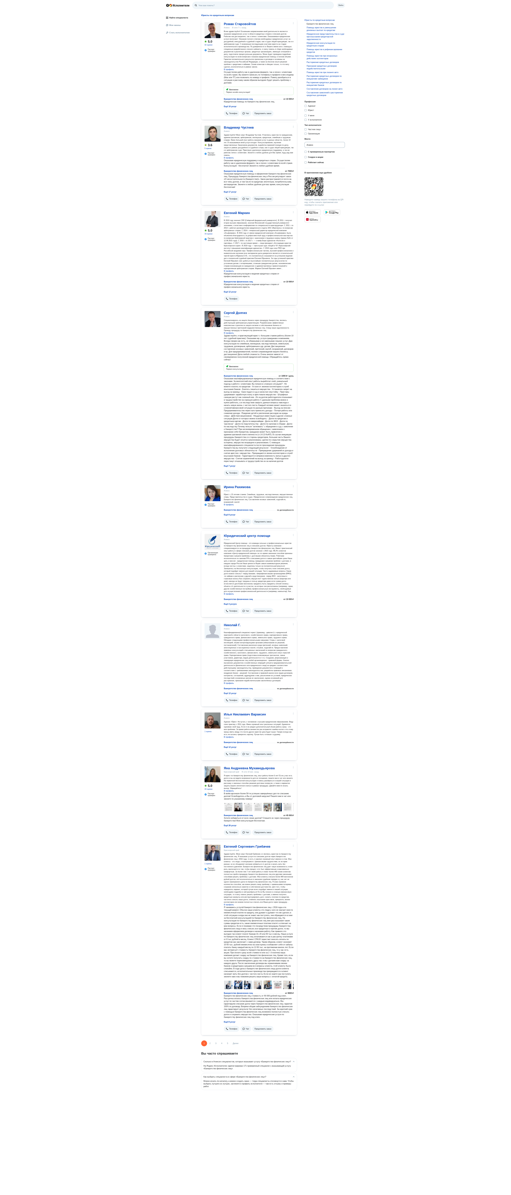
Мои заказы (175, 25)
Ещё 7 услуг (229, 466)
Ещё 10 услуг (230, 106)
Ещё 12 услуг (230, 292)
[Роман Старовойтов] (213, 30)
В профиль (229, 69)
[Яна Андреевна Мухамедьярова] (213, 774)
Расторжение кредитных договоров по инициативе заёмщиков (324, 77)
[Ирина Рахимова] (213, 493)
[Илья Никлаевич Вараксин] (213, 720)
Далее (235, 1043)
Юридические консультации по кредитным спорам (321, 44)
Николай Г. (232, 625)
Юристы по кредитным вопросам (319, 20)
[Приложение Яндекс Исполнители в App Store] (312, 212)
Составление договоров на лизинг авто (324, 89)
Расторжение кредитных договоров (323, 62)
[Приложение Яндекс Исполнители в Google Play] (332, 212)
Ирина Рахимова (237, 487)
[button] (231, 113)
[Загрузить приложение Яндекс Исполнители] (324, 186)
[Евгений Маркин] (213, 219)
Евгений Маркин (237, 213)
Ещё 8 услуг (229, 515)
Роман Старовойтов (240, 24)
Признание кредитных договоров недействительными (322, 67)
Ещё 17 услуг (230, 192)
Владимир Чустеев (239, 127)
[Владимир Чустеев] (213, 134)
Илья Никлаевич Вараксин (245, 714)
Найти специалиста (178, 18)
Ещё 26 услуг (230, 825)
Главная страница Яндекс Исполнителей (177, 5)
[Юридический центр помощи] (213, 542)
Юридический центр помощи (247, 536)
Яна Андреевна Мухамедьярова (249, 768)
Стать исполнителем (179, 32)
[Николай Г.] (213, 631)
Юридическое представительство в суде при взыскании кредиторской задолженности (325, 36)
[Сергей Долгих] (213, 319)
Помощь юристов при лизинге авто (322, 72)
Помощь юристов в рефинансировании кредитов (324, 50)
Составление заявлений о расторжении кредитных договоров (325, 93)
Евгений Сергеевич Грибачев (247, 846)
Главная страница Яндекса (167, 5)
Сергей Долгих (235, 313)
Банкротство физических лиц (238, 99)
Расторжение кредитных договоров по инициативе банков (324, 83)
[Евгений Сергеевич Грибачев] (213, 853)
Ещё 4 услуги (230, 604)
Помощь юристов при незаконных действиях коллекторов (322, 57)
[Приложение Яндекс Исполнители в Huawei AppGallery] (312, 219)
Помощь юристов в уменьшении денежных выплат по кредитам (321, 28)
